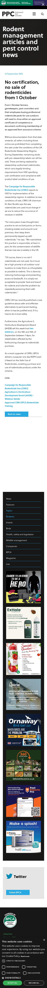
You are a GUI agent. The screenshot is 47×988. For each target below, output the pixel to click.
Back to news (14, 414)
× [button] (44, 940)
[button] (23, 977)
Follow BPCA (15, 892)
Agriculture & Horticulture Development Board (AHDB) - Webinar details (19, 395)
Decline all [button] (34, 983)
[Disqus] (23, 453)
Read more (25, 956)
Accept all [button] (12, 983)
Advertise (8, 933)
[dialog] (23, 962)
